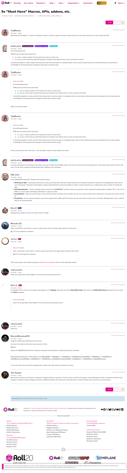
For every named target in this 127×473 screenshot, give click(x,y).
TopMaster (16, 30)
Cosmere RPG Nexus (53, 434)
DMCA (51, 408)
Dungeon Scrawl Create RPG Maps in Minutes (96, 422)
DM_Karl (15, 174)
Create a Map (91, 425)
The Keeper (16, 372)
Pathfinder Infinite (92, 434)
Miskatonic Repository (94, 439)
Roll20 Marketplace (13, 430)
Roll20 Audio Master (47, 262)
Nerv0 (14, 208)
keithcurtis (16, 46)
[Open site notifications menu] (115, 3)
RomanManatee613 (20, 336)
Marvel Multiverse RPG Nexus (56, 432)
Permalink (14, 33)
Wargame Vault (11, 446)
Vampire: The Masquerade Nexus (57, 430)
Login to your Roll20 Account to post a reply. (32, 398)
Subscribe (102, 3)
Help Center (63, 408)
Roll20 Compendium (13, 432)
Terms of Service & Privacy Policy (40, 408)
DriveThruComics (12, 440)
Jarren (14, 239)
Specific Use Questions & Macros (24, 16)
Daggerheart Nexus (53, 428)
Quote (20, 33)
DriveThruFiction (12, 442)
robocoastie (16, 269)
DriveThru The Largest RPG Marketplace (16, 436)
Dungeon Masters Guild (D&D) (96, 432)
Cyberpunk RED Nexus (54, 437)
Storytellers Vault (92, 441)
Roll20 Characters (12, 428)
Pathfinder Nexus (52, 425)
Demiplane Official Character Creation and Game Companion (63, 422)
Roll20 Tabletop (12, 425)
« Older (109, 23)
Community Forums (7, 16)
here (75, 467)
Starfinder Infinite (92, 436)
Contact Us (57, 408)
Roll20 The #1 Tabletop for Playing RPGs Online (20, 422)
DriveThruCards (12, 444)
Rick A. (14, 285)
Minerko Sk (16, 223)
